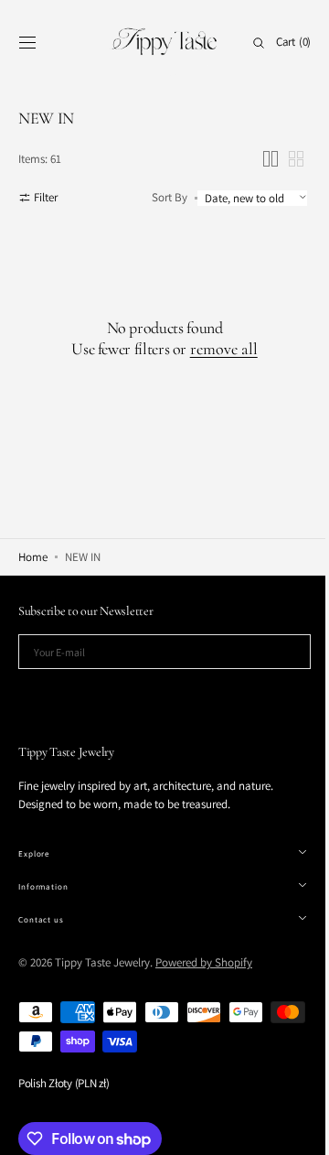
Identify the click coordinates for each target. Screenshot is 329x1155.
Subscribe (158, 696)
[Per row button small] (282, 158)
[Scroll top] (288, 1127)
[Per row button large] (257, 158)
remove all (216, 349)
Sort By (156, 197)
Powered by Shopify (203, 962)
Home (33, 557)
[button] (27, 43)
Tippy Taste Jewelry (102, 962)
